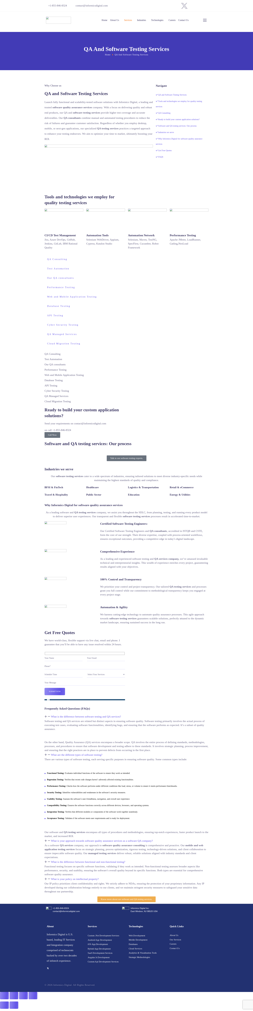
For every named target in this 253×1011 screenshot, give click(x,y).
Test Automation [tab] (58, 268)
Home (104, 20)
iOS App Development (98, 944)
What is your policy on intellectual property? (75, 879)
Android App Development (100, 940)
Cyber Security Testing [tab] (62, 325)
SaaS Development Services (100, 953)
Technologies (157, 20)
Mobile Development (138, 940)
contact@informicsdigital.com (92, 5)
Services (128, 20)
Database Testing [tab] (58, 306)
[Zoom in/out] (4, 995)
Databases (133, 944)
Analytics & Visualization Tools (143, 953)
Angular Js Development (99, 957)
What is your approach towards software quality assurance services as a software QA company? (102, 840)
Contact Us (183, 20)
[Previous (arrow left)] (4, 1005)
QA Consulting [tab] (57, 259)
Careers (172, 20)
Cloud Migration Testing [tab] (63, 343)
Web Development (137, 935)
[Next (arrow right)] (14, 1005)
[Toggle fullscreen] (14, 995)
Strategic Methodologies (139, 957)
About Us (114, 20)
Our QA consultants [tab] (60, 278)
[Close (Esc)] (33, 995)
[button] (126, 716)
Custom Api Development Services (103, 961)
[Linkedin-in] (204, 6)
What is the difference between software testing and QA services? (86, 716)
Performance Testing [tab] (61, 287)
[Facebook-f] (194, 6)
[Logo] (58, 20)
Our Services (175, 939)
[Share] (23, 995)
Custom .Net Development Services (103, 935)
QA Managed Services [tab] (62, 334)
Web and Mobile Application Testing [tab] (72, 296)
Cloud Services (135, 948)
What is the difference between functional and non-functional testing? (88, 861)
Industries (141, 20)
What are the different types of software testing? (76, 754)
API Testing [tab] (55, 315)
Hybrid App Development (99, 948)
